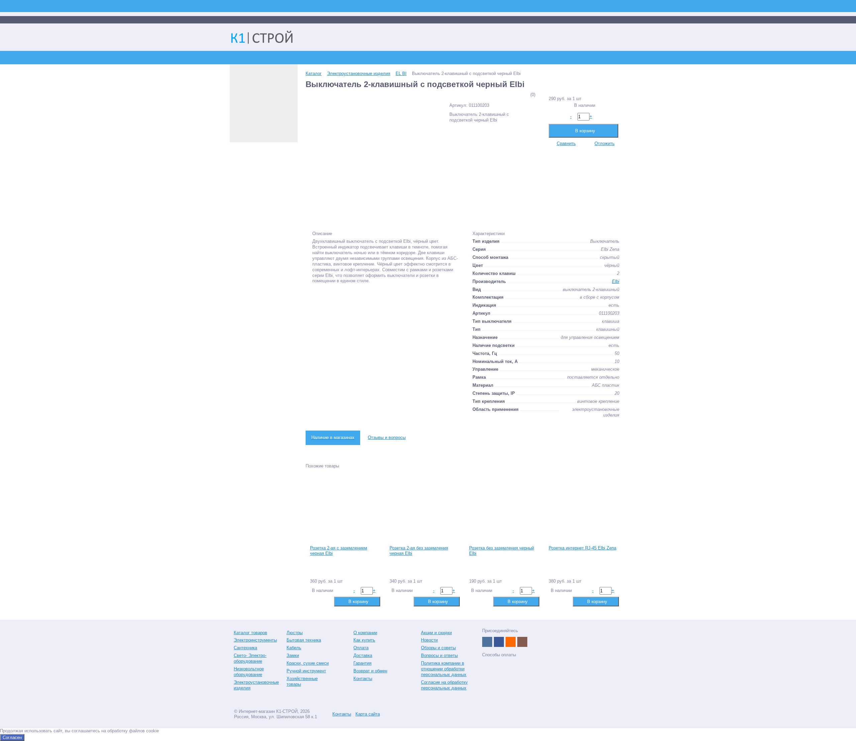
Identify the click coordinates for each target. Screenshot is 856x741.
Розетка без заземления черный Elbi (501, 550)
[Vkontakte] (487, 642)
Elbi (615, 281)
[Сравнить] (314, 601)
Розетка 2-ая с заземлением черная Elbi (338, 550)
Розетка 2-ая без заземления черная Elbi (419, 550)
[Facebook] (499, 642)
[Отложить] (325, 601)
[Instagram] (522, 642)
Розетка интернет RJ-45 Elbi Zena (582, 547)
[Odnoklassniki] (511, 642)
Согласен (12, 737)
